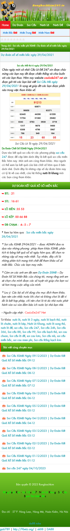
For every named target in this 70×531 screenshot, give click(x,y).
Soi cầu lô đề (17, 336)
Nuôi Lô (44, 25)
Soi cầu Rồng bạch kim (47, 340)
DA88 (50, 529)
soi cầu (18, 328)
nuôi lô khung (51, 173)
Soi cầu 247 (31, 328)
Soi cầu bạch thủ (47, 332)
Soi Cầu (31, 25)
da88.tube (35, 523)
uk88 (40, 529)
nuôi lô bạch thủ (50, 319)
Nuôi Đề (58, 25)
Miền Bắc (8, 32)
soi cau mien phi (22, 340)
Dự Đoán (18, 25)
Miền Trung (26, 32)
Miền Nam (44, 32)
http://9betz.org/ (23, 529)
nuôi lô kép (19, 323)
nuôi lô (16, 319)
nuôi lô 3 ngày (30, 319)
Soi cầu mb (48, 336)
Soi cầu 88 (14, 332)
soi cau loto (33, 336)
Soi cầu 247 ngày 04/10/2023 (26, 468)
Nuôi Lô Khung (36, 323)
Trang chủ (6, 45)
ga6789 (5, 529)
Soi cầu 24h (48, 328)
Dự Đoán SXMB (47, 272)
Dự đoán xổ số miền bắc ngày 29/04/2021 (27, 55)
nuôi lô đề (7, 328)
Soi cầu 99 (29, 332)
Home (5, 25)
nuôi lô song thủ (55, 323)
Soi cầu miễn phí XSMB (24, 45)
